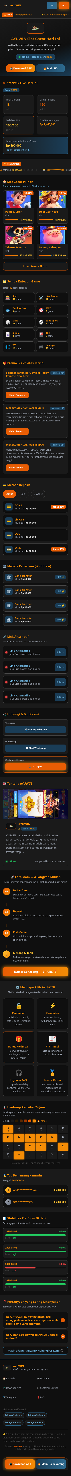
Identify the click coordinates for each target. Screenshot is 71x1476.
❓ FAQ (40, 1397)
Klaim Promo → (17, 395)
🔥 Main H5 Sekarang (51, 1464)
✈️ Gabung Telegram (35, 729)
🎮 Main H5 (43, 1378)
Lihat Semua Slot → (35, 266)
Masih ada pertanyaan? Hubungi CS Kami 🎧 (35, 1350)
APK (64, 5)
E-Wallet (38, 493)
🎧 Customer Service (47, 1387)
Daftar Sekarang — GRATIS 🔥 (35, 972)
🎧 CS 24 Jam (35, 766)
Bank (23, 493)
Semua (9, 493)
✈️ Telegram (9, 1397)
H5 (52, 5)
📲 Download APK (20, 68)
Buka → (60, 652)
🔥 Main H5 (50, 68)
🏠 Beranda (9, 1378)
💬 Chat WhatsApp (35, 748)
